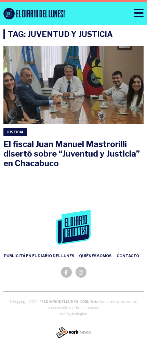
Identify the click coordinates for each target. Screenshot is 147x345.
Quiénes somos (95, 255)
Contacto (128, 255)
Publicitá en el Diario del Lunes (39, 255)
